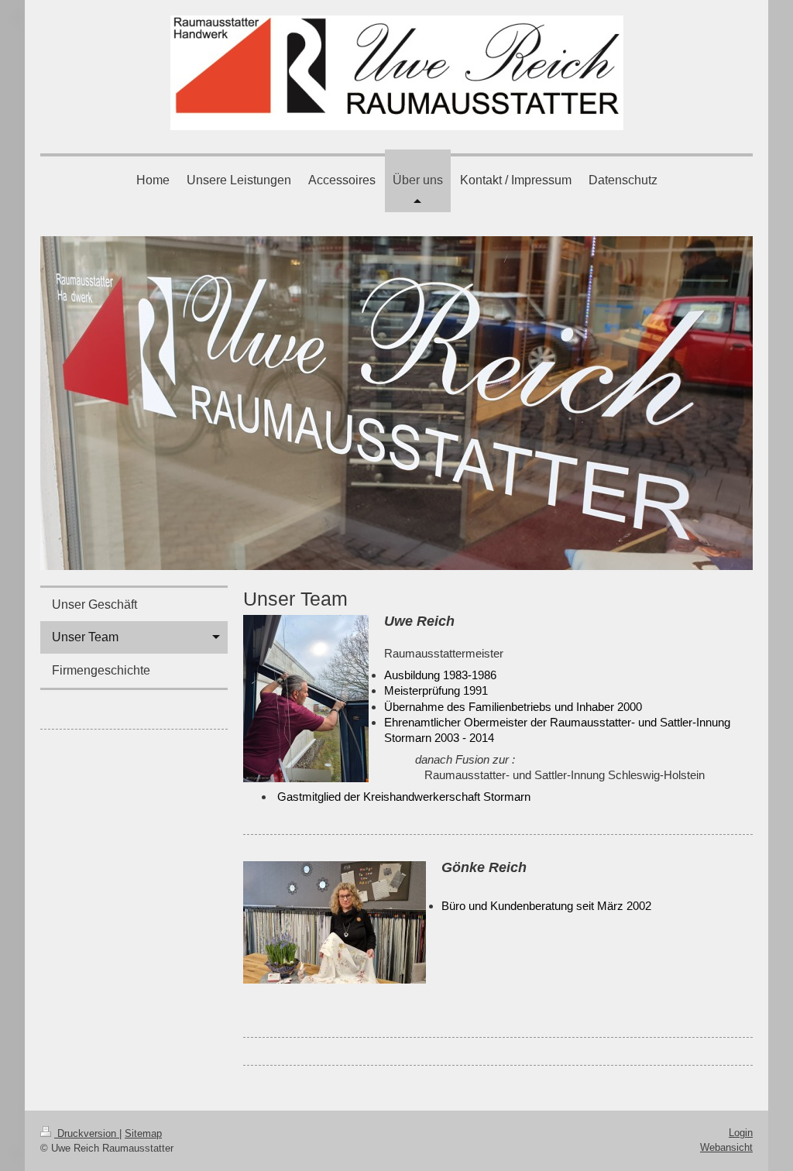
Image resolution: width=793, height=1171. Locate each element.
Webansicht (726, 1147)
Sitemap (143, 1133)
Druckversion (86, 1133)
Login (741, 1132)
